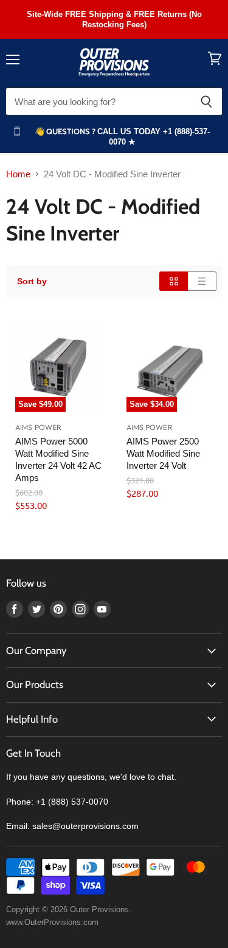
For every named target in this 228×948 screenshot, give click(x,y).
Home (18, 174)
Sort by (32, 281)
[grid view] (173, 281)
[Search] (206, 101)
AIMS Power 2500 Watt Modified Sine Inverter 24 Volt (163, 453)
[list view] (202, 281)
